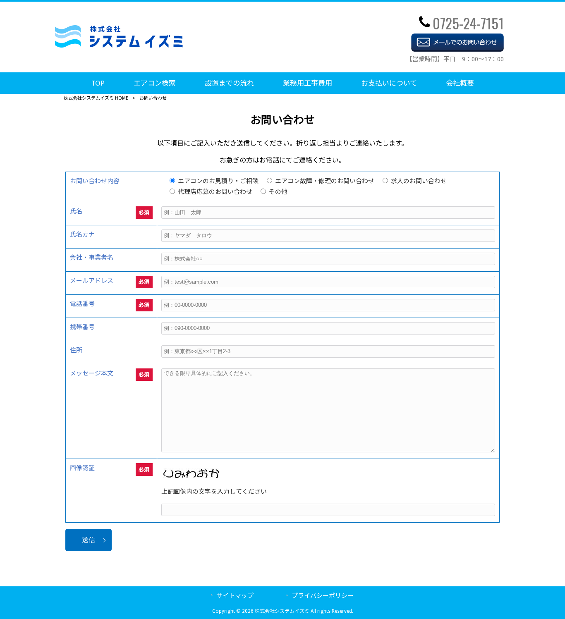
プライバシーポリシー (323, 596)
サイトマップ (235, 596)
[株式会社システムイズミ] (119, 46)
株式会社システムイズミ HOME (96, 98)
